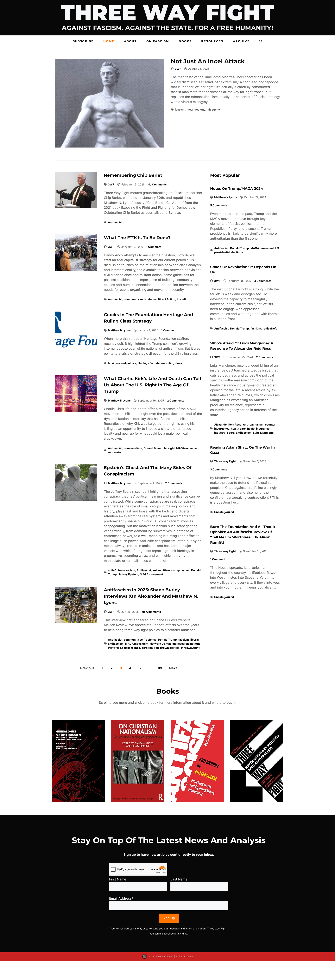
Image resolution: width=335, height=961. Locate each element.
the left (181, 299)
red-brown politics (166, 647)
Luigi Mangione (263, 432)
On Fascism (157, 41)
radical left (270, 328)
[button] (261, 41)
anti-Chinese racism (121, 570)
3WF (178, 68)
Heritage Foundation (151, 363)
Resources (212, 41)
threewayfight (190, 647)
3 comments (218, 469)
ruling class (174, 363)
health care (238, 428)
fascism (183, 639)
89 (160, 668)
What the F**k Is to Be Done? (137, 237)
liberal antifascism (239, 432)
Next (173, 668)
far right (169, 448)
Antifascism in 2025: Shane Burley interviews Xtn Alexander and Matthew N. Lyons (151, 596)
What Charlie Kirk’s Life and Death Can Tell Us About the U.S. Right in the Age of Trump (152, 385)
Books (185, 41)
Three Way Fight (225, 461)
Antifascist (115, 222)
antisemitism (161, 570)
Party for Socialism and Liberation (130, 647)
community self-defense (140, 299)
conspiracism (180, 570)
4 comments (262, 280)
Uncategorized (224, 512)
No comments (157, 184)
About (130, 41)
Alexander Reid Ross (227, 424)
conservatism (133, 448)
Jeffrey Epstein (128, 574)
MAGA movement (187, 448)
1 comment (153, 246)
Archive (241, 41)
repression (115, 452)
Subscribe (83, 41)
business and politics (122, 363)
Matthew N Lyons (119, 330)
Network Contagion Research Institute (175, 643)
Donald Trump (153, 448)
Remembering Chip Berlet (133, 175)
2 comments (175, 400)
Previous (87, 668)
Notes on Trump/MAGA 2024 (236, 188)
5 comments (218, 205)
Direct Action (166, 299)
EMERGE (188, 956)
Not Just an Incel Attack (208, 61)
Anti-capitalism (253, 424)
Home (108, 41)
